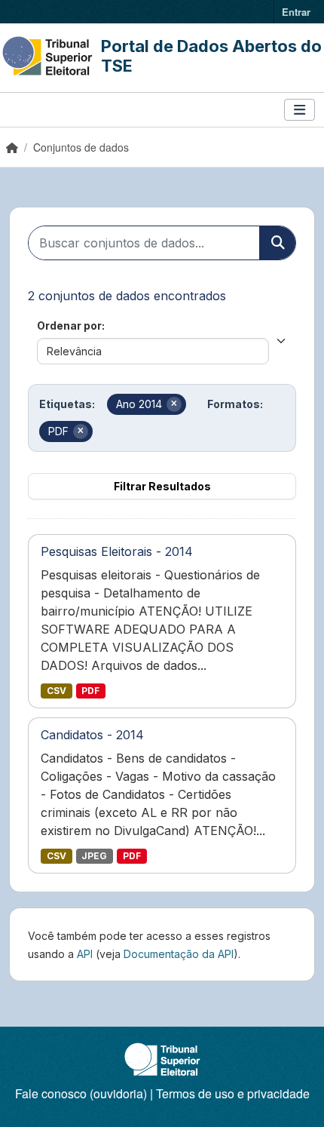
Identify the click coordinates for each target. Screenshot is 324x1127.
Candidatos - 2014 (92, 734)
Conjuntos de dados (81, 147)
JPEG (94, 855)
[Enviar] (277, 242)
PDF (90, 690)
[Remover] (174, 404)
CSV (56, 690)
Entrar (296, 12)
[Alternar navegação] (299, 110)
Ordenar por (69, 325)
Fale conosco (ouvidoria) (81, 1093)
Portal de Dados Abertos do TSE (211, 55)
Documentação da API (179, 953)
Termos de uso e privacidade (233, 1093)
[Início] (12, 147)
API (85, 953)
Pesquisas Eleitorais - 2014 (117, 551)
